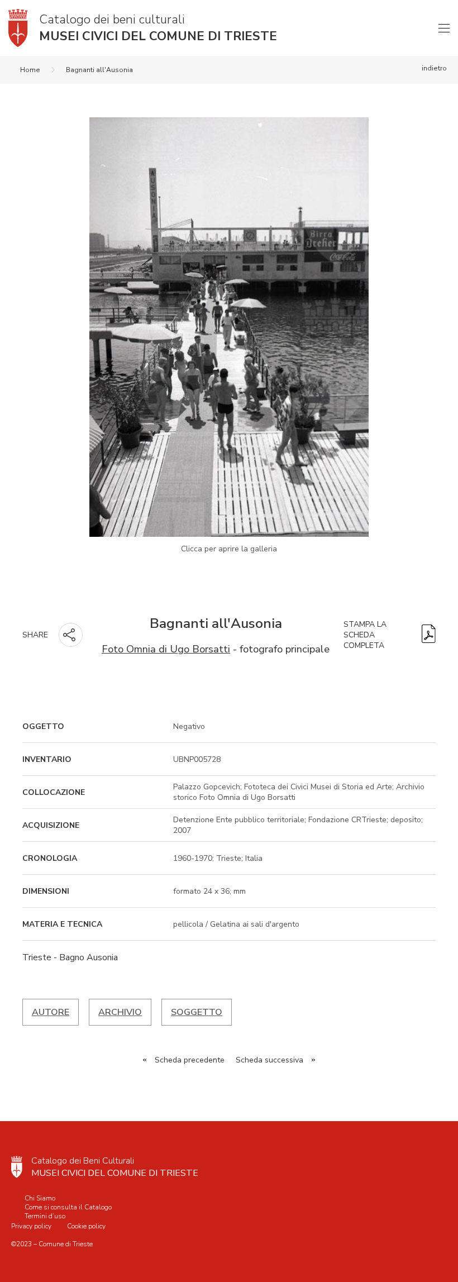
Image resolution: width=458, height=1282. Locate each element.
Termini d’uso (45, 1216)
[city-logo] (16, 1167)
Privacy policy (31, 1226)
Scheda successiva (269, 1060)
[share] (70, 634)
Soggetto (196, 1012)
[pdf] (429, 635)
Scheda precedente (190, 1060)
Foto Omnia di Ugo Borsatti (166, 649)
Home (30, 69)
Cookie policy (86, 1226)
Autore (50, 1012)
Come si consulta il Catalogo (68, 1207)
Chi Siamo (40, 1198)
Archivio (120, 1012)
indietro (434, 68)
